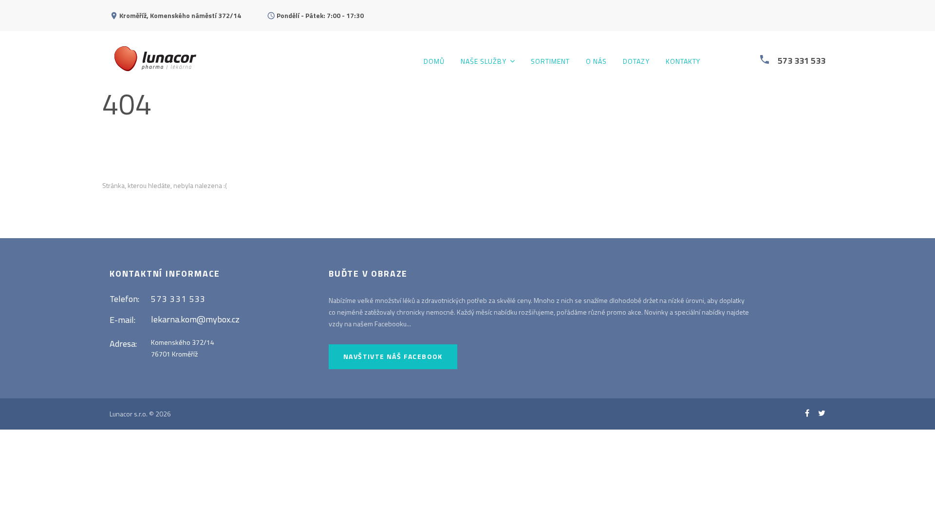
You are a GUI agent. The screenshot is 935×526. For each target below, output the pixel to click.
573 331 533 (801, 60)
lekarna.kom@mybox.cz (195, 319)
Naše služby (483, 61)
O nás (596, 61)
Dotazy (636, 61)
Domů (434, 61)
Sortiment (550, 61)
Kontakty (683, 61)
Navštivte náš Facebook (393, 356)
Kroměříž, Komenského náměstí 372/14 (180, 15)
